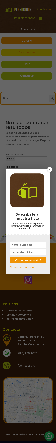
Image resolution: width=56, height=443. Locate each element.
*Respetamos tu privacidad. (22, 267)
